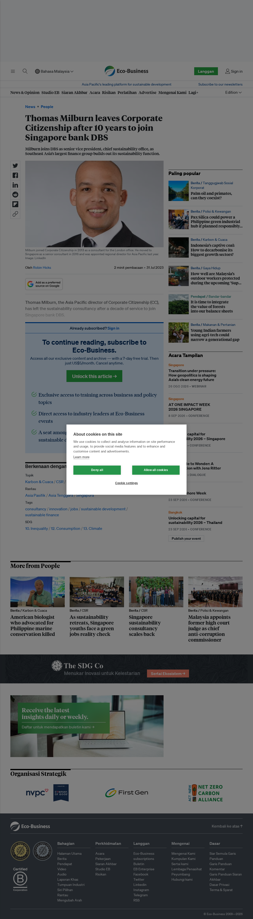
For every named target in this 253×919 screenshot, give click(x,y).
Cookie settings (126, 483)
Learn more (81, 457)
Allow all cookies (156, 470)
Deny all (97, 470)
